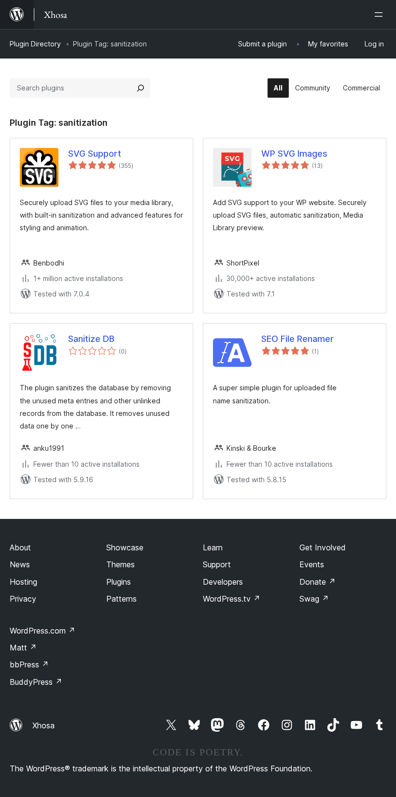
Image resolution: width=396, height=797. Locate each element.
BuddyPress (36, 682)
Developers (223, 582)
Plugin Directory (35, 44)
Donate (317, 582)
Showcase (124, 547)
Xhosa (43, 725)
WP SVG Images (294, 153)
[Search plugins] (140, 88)
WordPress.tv (231, 599)
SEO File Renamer (297, 339)
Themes (120, 564)
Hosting (23, 582)
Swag (314, 599)
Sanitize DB (91, 339)
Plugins (118, 582)
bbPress (29, 664)
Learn (213, 547)
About (20, 547)
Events (311, 564)
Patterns (121, 599)
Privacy (23, 599)
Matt (23, 647)
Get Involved (322, 547)
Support (217, 564)
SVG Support (94, 153)
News (20, 564)
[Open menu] (380, 14)
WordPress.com (42, 630)
